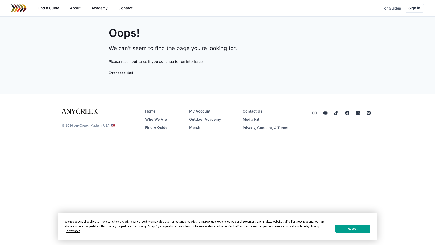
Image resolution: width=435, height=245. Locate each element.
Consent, (265, 127)
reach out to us (134, 61)
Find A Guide (156, 127)
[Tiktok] (336, 113)
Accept (353, 228)
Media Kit (251, 119)
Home (150, 111)
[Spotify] (368, 113)
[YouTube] (325, 113)
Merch (194, 127)
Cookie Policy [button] (236, 226)
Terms (282, 127)
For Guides (391, 8)
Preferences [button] (73, 231)
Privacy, (249, 127)
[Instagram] (314, 113)
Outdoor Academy (205, 119)
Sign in (414, 8)
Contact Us (252, 111)
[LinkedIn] (357, 113)
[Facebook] (347, 113)
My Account (199, 111)
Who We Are (156, 119)
